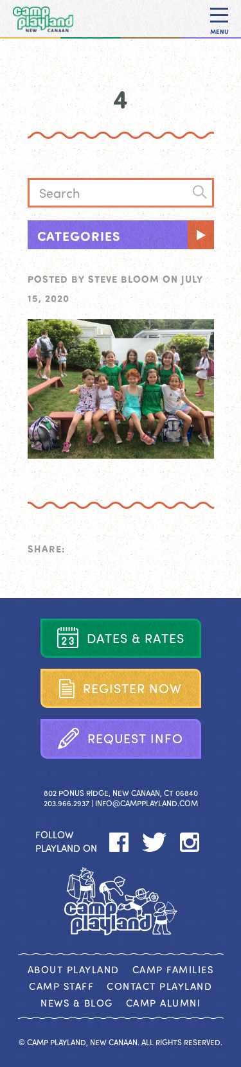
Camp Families (173, 969)
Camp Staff (61, 986)
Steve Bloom (123, 278)
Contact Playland (159, 986)
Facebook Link (118, 842)
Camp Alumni (163, 1002)
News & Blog (76, 1002)
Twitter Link (153, 842)
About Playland (74, 969)
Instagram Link (189, 842)
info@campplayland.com (146, 803)
